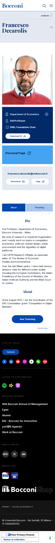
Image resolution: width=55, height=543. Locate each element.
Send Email (16, 181)
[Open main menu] (51, 6)
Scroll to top (43, 328)
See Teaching (27, 319)
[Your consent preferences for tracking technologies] (50, 538)
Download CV (16, 136)
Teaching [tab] (39, 207)
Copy (38, 181)
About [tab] (14, 207)
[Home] (12, 5)
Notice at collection (14, 539)
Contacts (45, 16)
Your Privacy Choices (22, 534)
